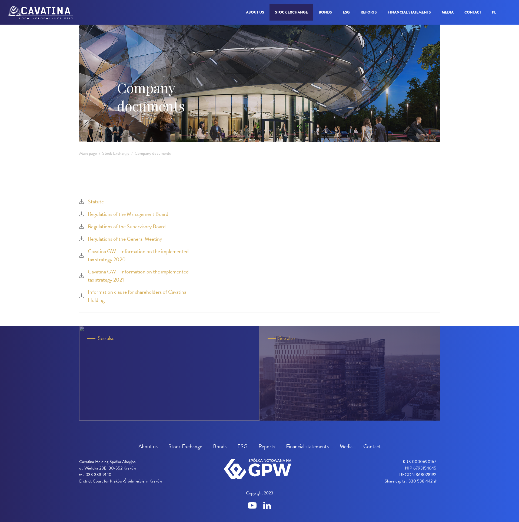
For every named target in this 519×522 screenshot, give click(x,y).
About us (255, 12)
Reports (369, 12)
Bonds (325, 12)
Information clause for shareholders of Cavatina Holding (137, 296)
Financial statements (409, 12)
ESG (346, 12)
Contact (472, 12)
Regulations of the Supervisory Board (127, 226)
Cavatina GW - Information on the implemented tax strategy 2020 (138, 255)
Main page (88, 153)
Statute (96, 201)
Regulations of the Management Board (128, 214)
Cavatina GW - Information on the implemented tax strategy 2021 (138, 275)
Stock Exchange (291, 12)
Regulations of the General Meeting (125, 239)
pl (494, 12)
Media (448, 12)
